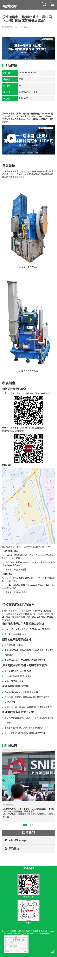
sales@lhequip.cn (18, 840)
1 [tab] (25, 825)
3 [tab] (33, 825)
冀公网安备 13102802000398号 (37, 934)
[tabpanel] (28, 785)
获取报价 (14, 848)
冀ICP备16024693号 (12, 934)
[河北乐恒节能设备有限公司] (10, 4)
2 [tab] (30, 825)
